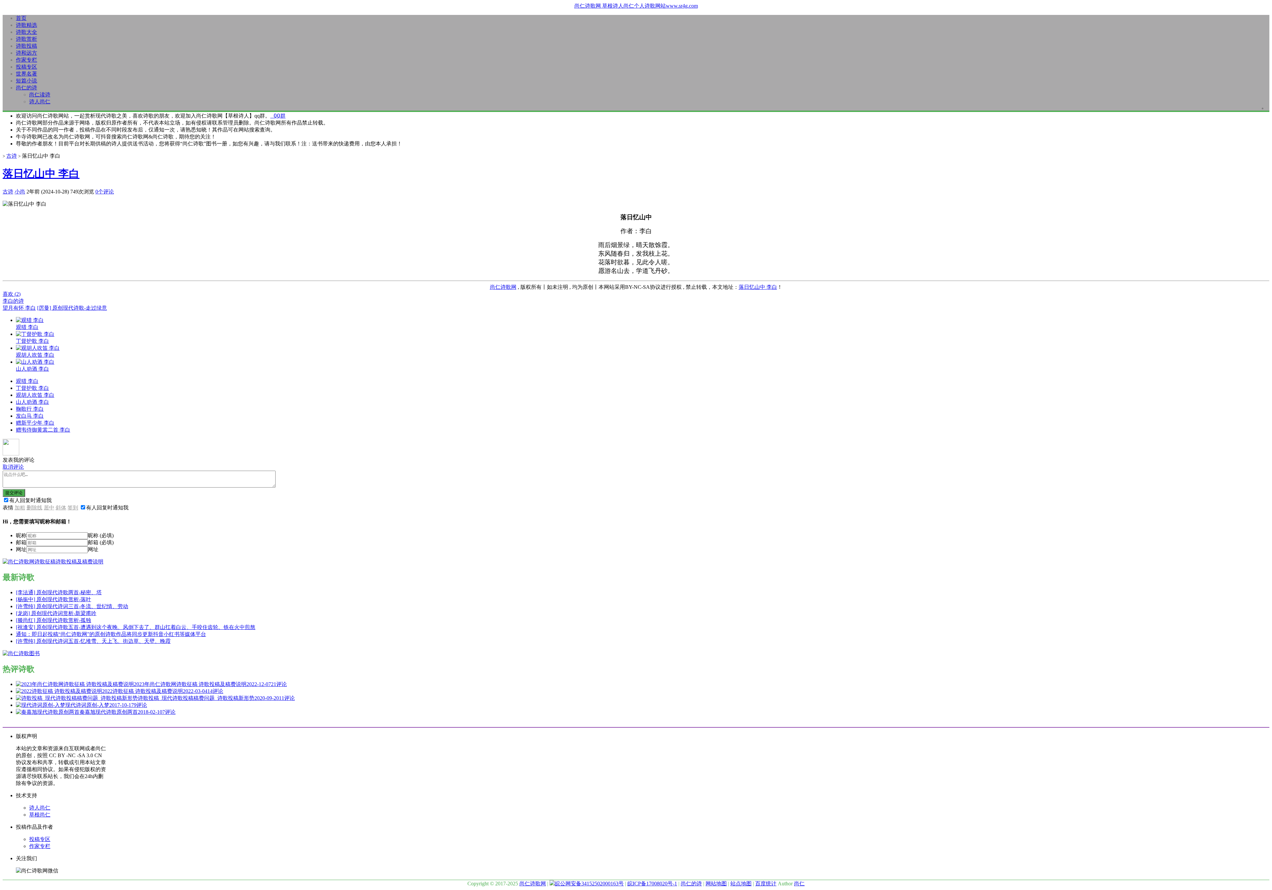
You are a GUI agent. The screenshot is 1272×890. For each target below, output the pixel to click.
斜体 (61, 507)
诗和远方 (26, 53)
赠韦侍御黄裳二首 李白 (43, 430)
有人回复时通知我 (30, 500)
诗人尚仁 (39, 101)
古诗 (11, 156)
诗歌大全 (26, 32)
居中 (49, 507)
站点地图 (741, 883)
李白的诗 (13, 301)
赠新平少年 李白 (35, 423)
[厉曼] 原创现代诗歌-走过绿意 (72, 308)
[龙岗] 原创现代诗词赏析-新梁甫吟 (56, 613)
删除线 (34, 507)
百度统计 (765, 883)
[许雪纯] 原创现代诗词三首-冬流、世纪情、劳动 (72, 606)
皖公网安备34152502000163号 (589, 883)
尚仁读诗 (39, 94)
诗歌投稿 (26, 46)
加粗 (20, 507)
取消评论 (13, 467)
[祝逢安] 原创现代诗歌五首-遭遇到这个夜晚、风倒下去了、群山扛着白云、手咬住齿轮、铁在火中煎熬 (135, 627)
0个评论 (104, 191)
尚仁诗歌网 (503, 287)
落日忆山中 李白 (41, 174)
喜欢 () (12, 294)
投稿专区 (26, 67)
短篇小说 (26, 80)
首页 (21, 18)
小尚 (20, 191)
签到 (73, 507)
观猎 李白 (27, 381)
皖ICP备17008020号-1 (652, 883)
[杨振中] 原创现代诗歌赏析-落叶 (53, 599)
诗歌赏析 (26, 39)
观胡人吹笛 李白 (35, 395)
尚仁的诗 (26, 87)
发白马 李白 (30, 416)
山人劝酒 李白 (32, 402)
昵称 (21, 535)
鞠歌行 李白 (30, 409)
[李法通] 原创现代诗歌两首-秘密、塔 (59, 592)
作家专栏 (26, 60)
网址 (21, 549)
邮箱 (21, 542)
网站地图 (716, 883)
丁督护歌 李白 (32, 388)
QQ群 (278, 116)
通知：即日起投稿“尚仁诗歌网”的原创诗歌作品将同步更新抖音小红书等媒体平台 (111, 634)
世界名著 (26, 74)
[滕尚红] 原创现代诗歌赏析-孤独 (53, 620)
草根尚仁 (39, 814)
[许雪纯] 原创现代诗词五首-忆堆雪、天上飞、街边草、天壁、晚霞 (93, 641)
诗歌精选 (26, 25)
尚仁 (799, 883)
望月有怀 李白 (19, 308)
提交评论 (14, 492)
